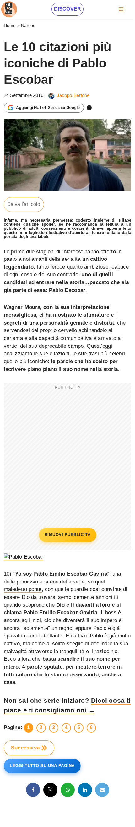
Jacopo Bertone (73, 95)
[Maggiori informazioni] (89, 107)
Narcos (28, 25)
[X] (50, 790)
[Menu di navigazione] (121, 9)
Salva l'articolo (23, 204)
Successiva (25, 748)
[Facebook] (33, 790)
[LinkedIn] (85, 790)
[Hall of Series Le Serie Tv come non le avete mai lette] (9, 9)
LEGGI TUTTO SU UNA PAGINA (42, 765)
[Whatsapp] (68, 790)
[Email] (102, 790)
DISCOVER (67, 9)
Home (10, 25)
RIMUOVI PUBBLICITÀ (68, 534)
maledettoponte (23, 589)
